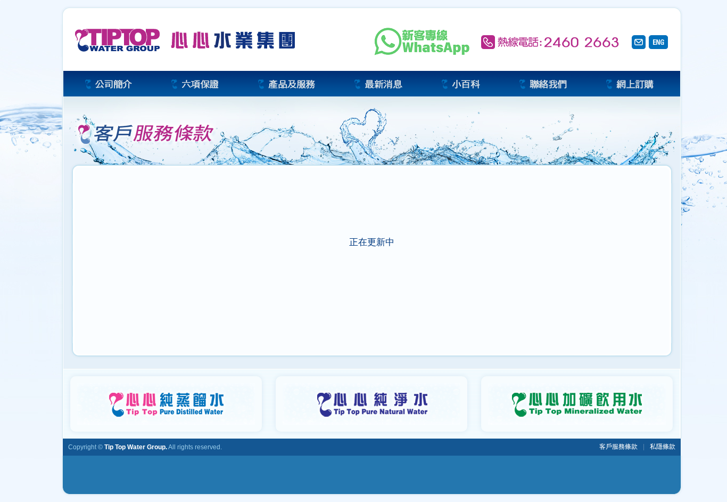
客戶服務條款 (618, 446)
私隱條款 (662, 446)
